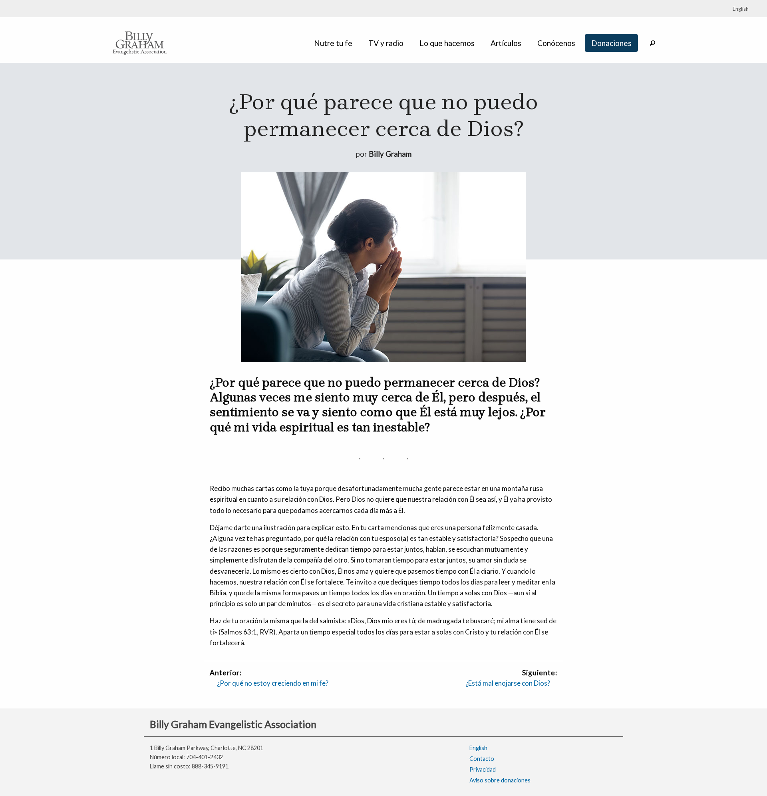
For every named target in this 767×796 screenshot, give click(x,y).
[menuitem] (335, 43)
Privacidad (482, 769)
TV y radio (385, 43)
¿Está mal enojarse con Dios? (507, 683)
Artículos (506, 43)
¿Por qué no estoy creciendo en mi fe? (272, 683)
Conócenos (556, 43)
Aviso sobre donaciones (500, 780)
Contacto (481, 758)
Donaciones (611, 43)
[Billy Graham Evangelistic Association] (140, 42)
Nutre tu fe (333, 43)
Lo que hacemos (447, 43)
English (478, 747)
